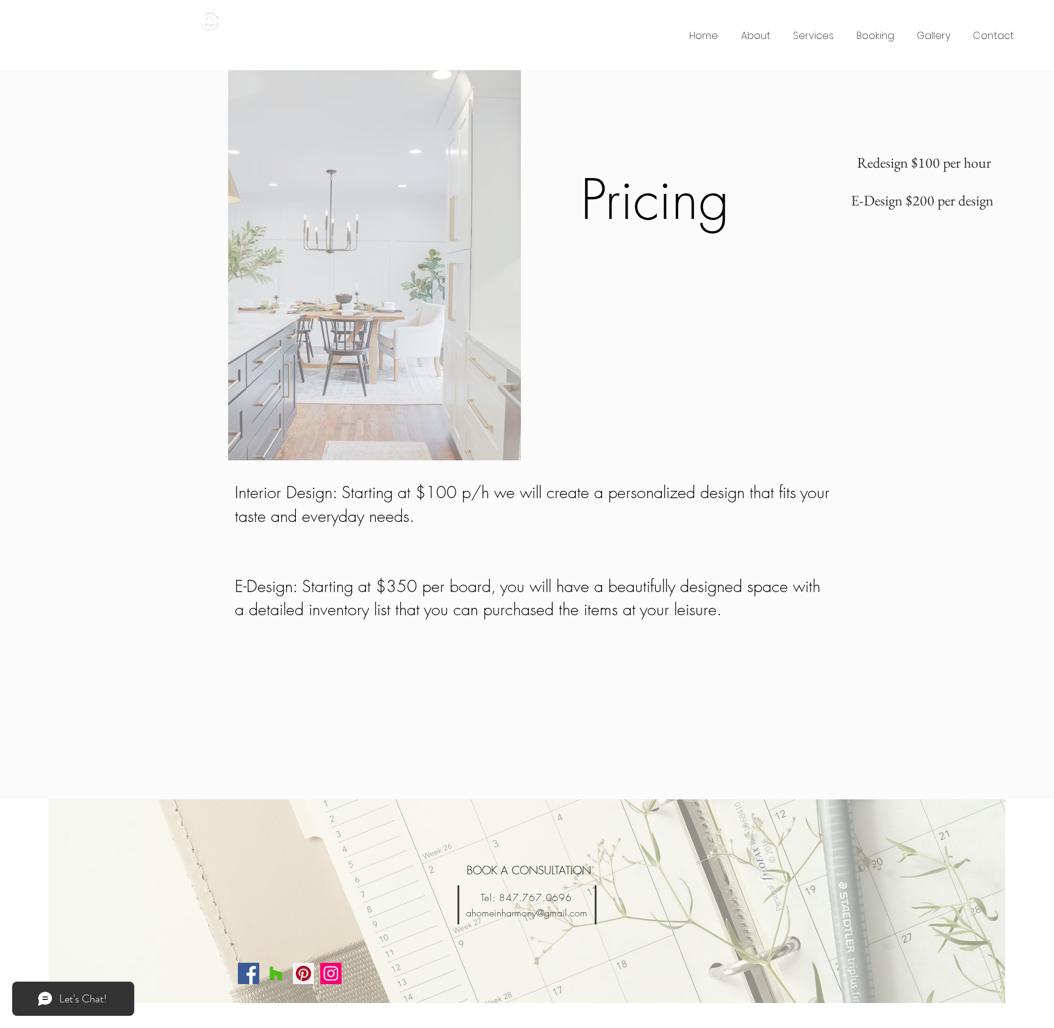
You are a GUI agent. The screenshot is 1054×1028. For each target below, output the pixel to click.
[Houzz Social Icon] (276, 973)
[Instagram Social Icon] (331, 973)
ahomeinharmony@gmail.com (526, 912)
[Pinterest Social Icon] (303, 973)
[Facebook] (248, 973)
